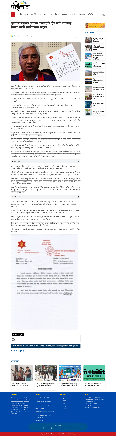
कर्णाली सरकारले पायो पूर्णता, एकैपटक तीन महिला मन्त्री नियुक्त (20, 384)
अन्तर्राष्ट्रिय (73, 14)
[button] (13, 14)
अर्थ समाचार (65, 409)
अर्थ (39, 14)
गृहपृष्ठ (64, 398)
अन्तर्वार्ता (64, 406)
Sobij (73, 434)
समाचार (64, 401)
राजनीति (33, 14)
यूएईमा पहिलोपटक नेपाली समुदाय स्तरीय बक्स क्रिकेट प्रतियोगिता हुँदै (69, 384)
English (82, 14)
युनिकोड (90, 14)
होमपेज (20, 14)
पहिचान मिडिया (17, 36)
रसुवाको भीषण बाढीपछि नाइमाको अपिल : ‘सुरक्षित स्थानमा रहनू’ (93, 384)
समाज (26, 14)
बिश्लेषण (57, 14)
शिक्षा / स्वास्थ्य (47, 14)
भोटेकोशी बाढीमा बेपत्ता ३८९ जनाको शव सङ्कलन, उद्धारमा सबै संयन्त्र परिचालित (45, 385)
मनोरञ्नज (65, 14)
